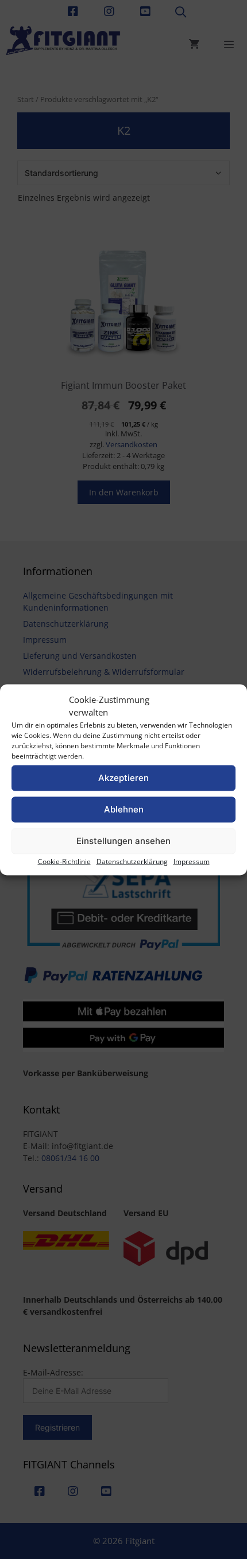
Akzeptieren (123, 777)
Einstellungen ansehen (123, 840)
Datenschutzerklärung (132, 861)
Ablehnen (124, 809)
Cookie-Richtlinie (64, 861)
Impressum (191, 861)
